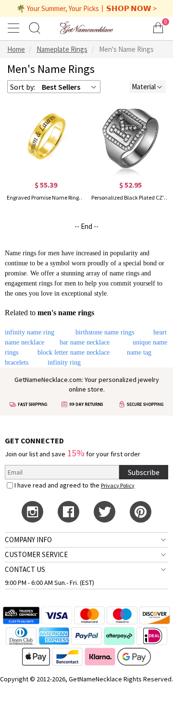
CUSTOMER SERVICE (36, 554)
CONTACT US (25, 569)
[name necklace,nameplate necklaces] (86, 27)
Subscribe (144, 472)
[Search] (34, 27)
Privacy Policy (118, 485)
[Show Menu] (15, 28)
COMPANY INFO (28, 539)
